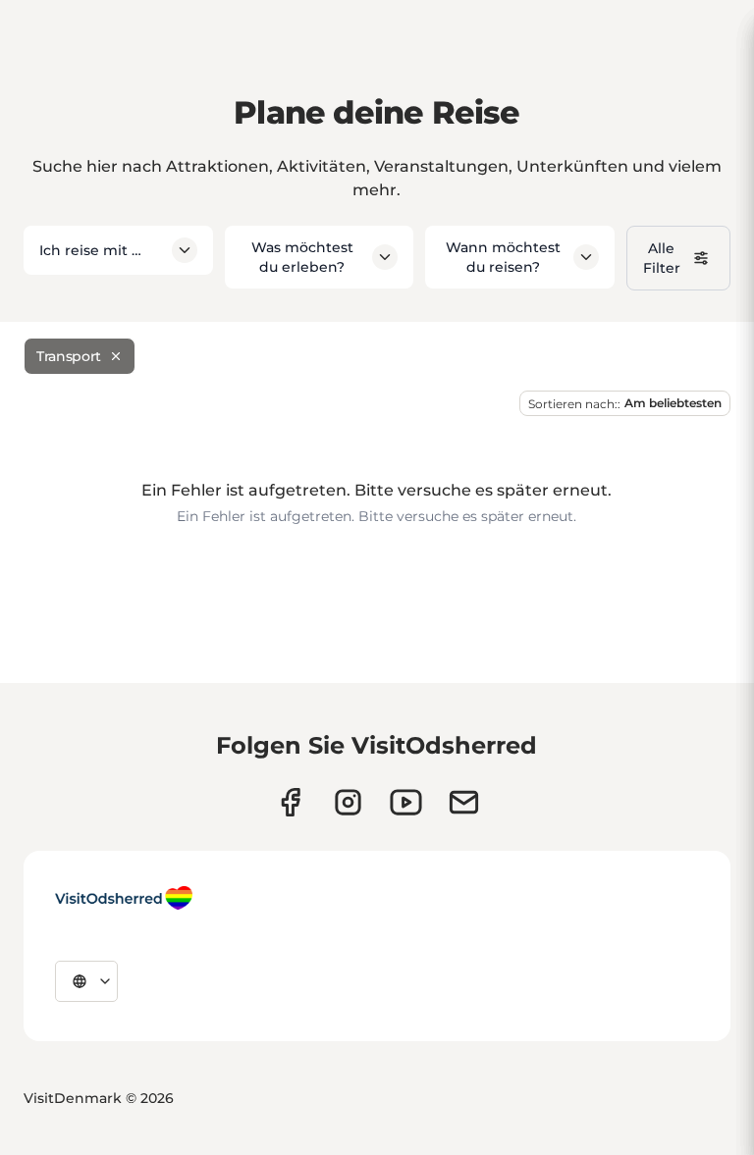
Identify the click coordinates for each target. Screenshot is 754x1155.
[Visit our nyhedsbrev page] (464, 802)
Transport (68, 356)
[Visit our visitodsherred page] (290, 802)
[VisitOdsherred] (123, 898)
